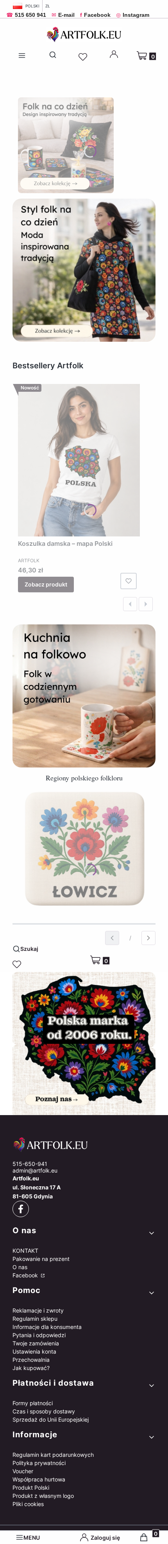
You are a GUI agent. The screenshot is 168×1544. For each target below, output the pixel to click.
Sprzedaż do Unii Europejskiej (51, 1419)
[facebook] (20, 1209)
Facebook (26, 1275)
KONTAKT (25, 1250)
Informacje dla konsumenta (47, 1326)
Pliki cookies (28, 1504)
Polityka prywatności (39, 1463)
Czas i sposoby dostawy (44, 1411)
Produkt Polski (31, 1487)
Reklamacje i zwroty (38, 1310)
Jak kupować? (31, 1368)
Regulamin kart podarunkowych (53, 1454)
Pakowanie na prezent (41, 1258)
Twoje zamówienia (36, 1343)
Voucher (23, 1471)
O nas (20, 1267)
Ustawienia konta (34, 1351)
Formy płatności (33, 1403)
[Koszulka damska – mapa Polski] (79, 460)
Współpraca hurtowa (39, 1479)
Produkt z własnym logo (43, 1495)
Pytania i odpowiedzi (39, 1335)
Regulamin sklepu (35, 1318)
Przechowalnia (31, 1359)
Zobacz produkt (46, 584)
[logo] (84, 1145)
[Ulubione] (84, 57)
